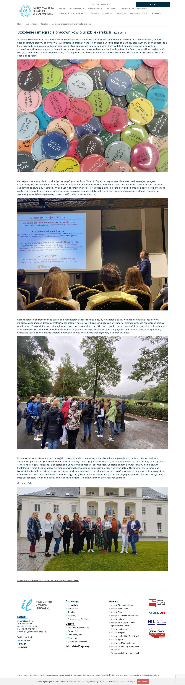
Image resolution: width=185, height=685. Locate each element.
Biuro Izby (72, 638)
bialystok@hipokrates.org (35, 632)
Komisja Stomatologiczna (122, 605)
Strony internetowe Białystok (133, 675)
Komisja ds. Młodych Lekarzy (124, 643)
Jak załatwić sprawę (133, 8)
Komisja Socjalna (118, 632)
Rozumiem (142, 681)
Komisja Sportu (117, 639)
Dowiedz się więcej (127, 681)
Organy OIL (73, 631)
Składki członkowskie (77, 642)
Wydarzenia (95, 8)
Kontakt (157, 13)
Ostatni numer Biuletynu (78, 619)
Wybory (112, 8)
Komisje (107, 13)
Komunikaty (73, 605)
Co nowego (75, 8)
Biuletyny (72, 615)
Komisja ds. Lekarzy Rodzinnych (125, 653)
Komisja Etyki (116, 612)
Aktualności (31, 24)
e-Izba (153, 4)
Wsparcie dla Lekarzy (71, 13)
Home (19, 24)
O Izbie (93, 13)
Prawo (121, 13)
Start (61, 8)
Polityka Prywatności (102, 675)
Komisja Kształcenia (119, 629)
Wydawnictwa (138, 13)
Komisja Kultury (117, 619)
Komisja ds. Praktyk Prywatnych (125, 636)
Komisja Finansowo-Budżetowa (124, 615)
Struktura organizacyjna (78, 627)
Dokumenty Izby (75, 635)
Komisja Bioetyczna (119, 608)
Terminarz (72, 612)
